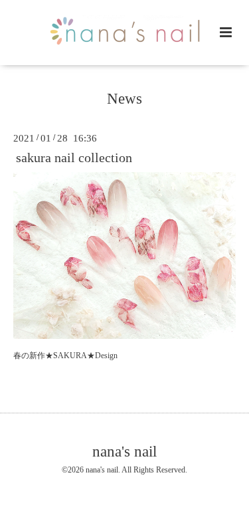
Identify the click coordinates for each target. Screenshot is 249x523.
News (124, 98)
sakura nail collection (74, 158)
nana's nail (124, 451)
